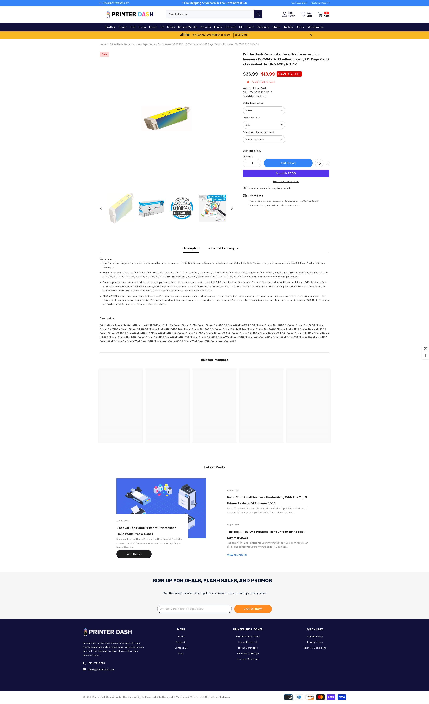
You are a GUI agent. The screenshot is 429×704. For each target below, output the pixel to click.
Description (191, 248)
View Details (134, 554)
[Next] (231, 208)
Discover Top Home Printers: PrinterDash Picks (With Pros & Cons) (146, 531)
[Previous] (100, 208)
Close (311, 35)
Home (103, 44)
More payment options (286, 181)
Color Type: (253, 102)
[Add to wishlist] (319, 163)
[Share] (326, 163)
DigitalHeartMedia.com (218, 696)
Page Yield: (251, 117)
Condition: (258, 132)
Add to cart (288, 163)
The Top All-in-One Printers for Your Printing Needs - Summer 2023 (266, 535)
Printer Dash (260, 88)
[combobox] (210, 14)
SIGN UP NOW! (253, 609)
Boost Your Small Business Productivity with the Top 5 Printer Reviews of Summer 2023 (267, 500)
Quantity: (248, 156)
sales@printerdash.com (101, 669)
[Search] (214, 14)
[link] (121, 431)
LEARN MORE (241, 35)
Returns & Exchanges (223, 248)
